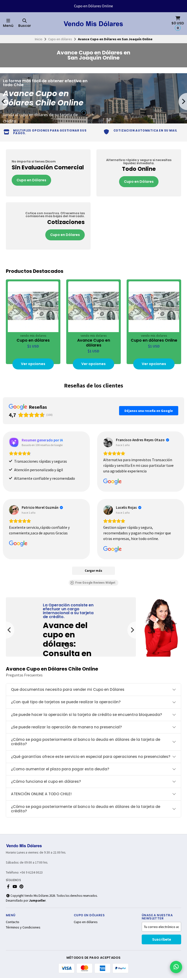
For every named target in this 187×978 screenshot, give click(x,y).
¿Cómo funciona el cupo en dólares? (46, 781)
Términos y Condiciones (23, 927)
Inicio (38, 39)
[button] (84, 113)
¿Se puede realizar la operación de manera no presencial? (66, 727)
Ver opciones (33, 363)
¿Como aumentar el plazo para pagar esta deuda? (60, 769)
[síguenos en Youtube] (14, 886)
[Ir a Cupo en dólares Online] (154, 306)
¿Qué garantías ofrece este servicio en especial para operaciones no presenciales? (90, 756)
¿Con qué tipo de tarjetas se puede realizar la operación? (66, 701)
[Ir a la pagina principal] (93, 23)
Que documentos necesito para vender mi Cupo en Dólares (67, 689)
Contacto (12, 922)
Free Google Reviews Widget (95, 582)
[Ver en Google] (108, 442)
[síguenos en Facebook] (8, 886)
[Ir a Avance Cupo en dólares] (93, 306)
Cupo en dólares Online (154, 340)
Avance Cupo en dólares (93, 343)
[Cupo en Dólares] (48, 173)
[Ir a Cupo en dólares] (33, 306)
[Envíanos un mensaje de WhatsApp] (176, 967)
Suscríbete (161, 939)
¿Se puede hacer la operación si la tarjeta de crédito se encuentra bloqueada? (86, 714)
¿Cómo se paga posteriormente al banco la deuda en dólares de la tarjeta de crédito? (85, 741)
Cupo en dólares (60, 39)
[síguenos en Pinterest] (21, 886)
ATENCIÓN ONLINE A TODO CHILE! (41, 793)
